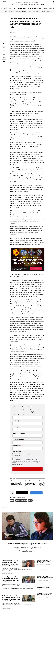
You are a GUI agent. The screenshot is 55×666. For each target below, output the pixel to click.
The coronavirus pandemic (21, 500)
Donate (48, 11)
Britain (12, 500)
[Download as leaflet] (4, 57)
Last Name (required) (17, 420)
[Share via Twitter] (4, 43)
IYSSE (30, 11)
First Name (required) (17, 414)
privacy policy (20, 464)
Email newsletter (16, 451)
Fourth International (9, 11)
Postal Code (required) (18, 439)
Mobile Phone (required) (18, 433)
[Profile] (53, 2)
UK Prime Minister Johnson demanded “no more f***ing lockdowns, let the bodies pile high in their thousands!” (31, 483)
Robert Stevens (13, 30)
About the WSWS (36, 11)
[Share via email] (4, 54)
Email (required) (16, 427)
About (50, 1)
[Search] (53, 9)
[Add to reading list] (4, 65)
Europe (30, 500)
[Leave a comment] (4, 61)
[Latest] (5, 9)
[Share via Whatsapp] (4, 47)
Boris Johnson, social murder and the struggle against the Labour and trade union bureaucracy (16, 482)
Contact (46, 1)
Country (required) (17, 445)
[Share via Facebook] (4, 40)
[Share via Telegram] (4, 50)
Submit (27, 469)
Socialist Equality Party (21, 11)
